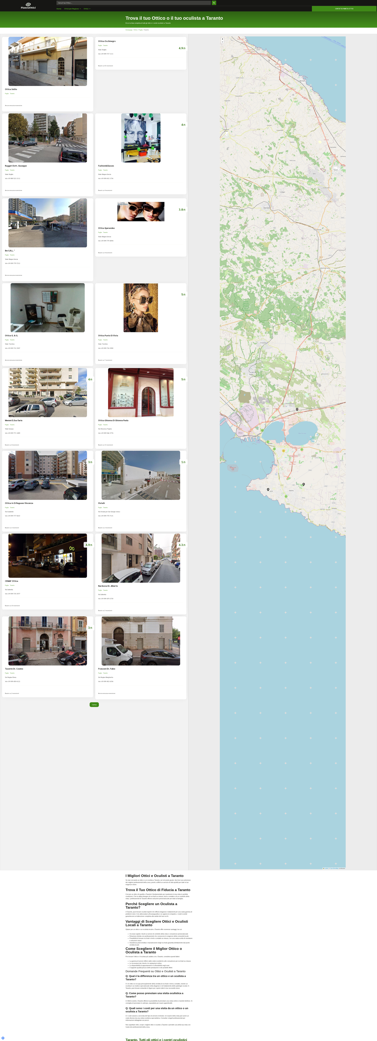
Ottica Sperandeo (106, 228)
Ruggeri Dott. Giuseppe (16, 165)
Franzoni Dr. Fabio (106, 668)
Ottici (135, 30)
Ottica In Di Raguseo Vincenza (19, 503)
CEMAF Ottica (11, 581)
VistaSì (101, 503)
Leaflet (326, 868)
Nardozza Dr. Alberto (108, 586)
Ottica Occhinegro (107, 41)
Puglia (141, 30)
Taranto (12, 93)
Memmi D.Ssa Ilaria (13, 420)
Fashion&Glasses (106, 165)
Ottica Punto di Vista (108, 335)
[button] (297, 409)
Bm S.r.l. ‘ (10, 250)
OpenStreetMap (334, 868)
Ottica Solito (11, 89)
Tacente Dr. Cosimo (14, 668)
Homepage (129, 30)
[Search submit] (214, 3)
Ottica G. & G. (11, 335)
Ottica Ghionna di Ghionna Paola (113, 420)
